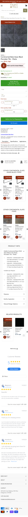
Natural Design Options (11, 304)
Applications (23, 141)
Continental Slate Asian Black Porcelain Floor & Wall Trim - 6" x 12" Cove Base (19, 189)
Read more (14, 461)
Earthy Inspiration (9, 299)
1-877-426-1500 (14, 13)
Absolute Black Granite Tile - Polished (18, 329)
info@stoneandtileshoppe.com (8, 499)
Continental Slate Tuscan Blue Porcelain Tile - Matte (7, 228)
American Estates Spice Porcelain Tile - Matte (7, 330)
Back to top (13, 348)
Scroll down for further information (9, 153)
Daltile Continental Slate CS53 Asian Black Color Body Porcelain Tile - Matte (13, 252)
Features (6, 294)
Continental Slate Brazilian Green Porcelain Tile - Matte (19, 228)
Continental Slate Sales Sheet (7, 134)
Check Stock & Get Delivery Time (14, 83)
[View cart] (26, 5)
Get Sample (14, 123)
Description (5, 141)
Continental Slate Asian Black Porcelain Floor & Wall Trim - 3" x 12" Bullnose (7, 189)
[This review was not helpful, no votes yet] (25, 404)
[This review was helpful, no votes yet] (22, 404)
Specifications (14, 141)
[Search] (25, 10)
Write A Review (14, 369)
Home (2, 17)
